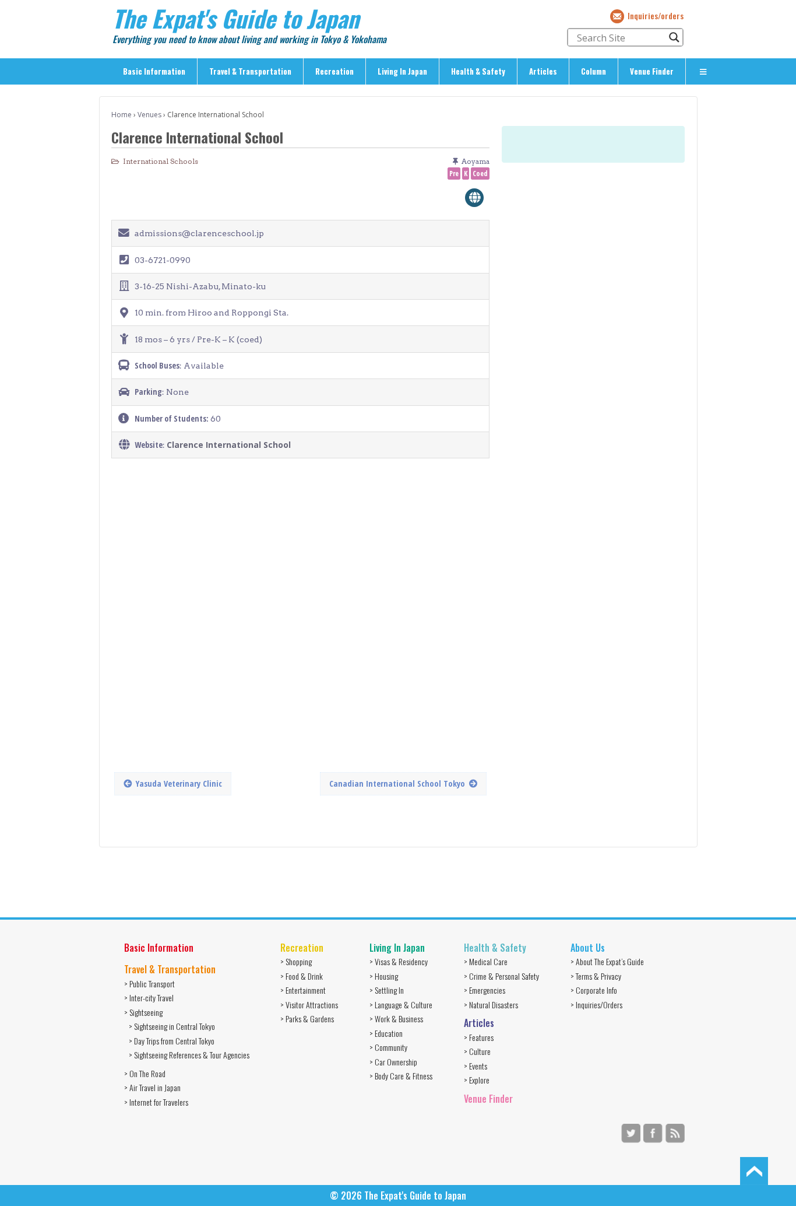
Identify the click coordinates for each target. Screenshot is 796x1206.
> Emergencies (484, 990)
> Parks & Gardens (307, 1018)
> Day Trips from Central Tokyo (171, 1041)
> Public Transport (149, 983)
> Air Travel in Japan (152, 1087)
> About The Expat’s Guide (607, 961)
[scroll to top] (754, 1169)
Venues (149, 115)
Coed (480, 173)
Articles (543, 71)
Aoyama (475, 161)
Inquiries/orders (656, 15)
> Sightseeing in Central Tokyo (172, 1026)
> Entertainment (303, 990)
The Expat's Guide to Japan (235, 18)
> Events (475, 1066)
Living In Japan (402, 71)
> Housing (383, 976)
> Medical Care (486, 961)
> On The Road (144, 1073)
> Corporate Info (593, 990)
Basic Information (154, 71)
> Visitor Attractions (309, 1004)
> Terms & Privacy (595, 976)
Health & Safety (478, 71)
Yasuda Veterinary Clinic (179, 783)
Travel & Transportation (250, 71)
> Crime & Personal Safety (501, 976)
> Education (386, 1033)
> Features (479, 1037)
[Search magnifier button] (674, 37)
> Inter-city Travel (149, 997)
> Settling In (386, 990)
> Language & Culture (400, 1004)
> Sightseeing (143, 1012)
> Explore (476, 1080)
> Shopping (296, 961)
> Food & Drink (301, 976)
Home (121, 115)
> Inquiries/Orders (596, 1004)
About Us (587, 948)
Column (593, 71)
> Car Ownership (393, 1062)
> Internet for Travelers (156, 1102)
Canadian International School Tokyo (397, 783)
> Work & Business (396, 1018)
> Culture (477, 1051)
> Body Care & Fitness (400, 1076)
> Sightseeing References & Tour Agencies (189, 1055)
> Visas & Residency (398, 961)
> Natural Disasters (491, 1004)
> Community (388, 1047)
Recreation (334, 71)
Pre (454, 173)
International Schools (160, 161)
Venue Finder (652, 71)
